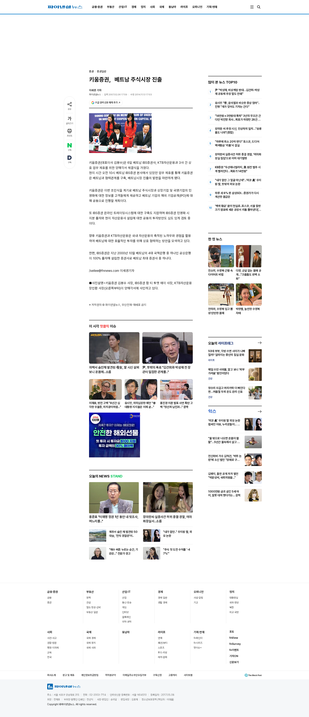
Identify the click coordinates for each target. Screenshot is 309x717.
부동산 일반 (92, 612)
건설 (88, 602)
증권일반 (101, 71)
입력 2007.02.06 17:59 (115, 94)
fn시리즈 (198, 642)
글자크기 (69, 123)
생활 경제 (162, 602)
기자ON (233, 656)
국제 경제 (91, 638)
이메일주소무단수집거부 (134, 675)
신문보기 (234, 662)
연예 (160, 638)
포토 (231, 631)
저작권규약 (110, 675)
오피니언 (197, 7)
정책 (88, 597)
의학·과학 (126, 621)
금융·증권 (97, 7)
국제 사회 (91, 647)
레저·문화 (162, 657)
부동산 (110, 7)
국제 (161, 7)
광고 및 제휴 (68, 675)
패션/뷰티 (162, 642)
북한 (231, 607)
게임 (124, 607)
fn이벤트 (234, 650)
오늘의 (220, 343)
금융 (49, 597)
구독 (69, 150)
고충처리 (172, 675)
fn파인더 (198, 638)
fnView (233, 637)
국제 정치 (91, 642)
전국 (49, 657)
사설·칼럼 (198, 597)
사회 (152, 7)
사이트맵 (188, 675)
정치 (143, 7)
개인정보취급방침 (89, 675)
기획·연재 (212, 7)
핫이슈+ (198, 647)
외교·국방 (234, 612)
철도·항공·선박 (93, 607)
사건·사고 (52, 638)
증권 (49, 602)
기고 (196, 602)
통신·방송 (126, 602)
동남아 (172, 7)
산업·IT (123, 7)
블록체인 (126, 617)
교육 (49, 652)
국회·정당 (234, 602)
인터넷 (125, 612)
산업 (124, 597)
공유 (69, 109)
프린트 (69, 136)
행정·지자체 (53, 647)
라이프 (184, 7)
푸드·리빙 (162, 652)
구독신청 (157, 675)
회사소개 (51, 675)
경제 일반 (162, 597)
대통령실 (233, 597)
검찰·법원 (52, 642)
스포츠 (161, 647)
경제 (133, 7)
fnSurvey (235, 644)
